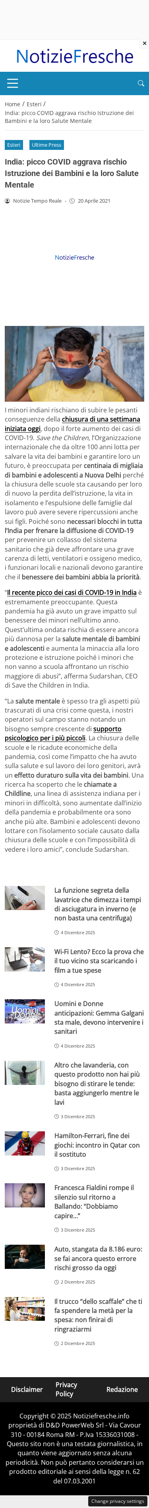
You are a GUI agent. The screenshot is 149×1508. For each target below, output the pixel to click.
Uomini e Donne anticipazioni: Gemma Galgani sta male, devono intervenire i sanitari (99, 1017)
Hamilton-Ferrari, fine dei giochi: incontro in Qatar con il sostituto (97, 1145)
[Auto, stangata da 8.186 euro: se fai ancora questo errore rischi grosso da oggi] (25, 1257)
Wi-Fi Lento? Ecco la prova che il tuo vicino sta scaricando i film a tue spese (99, 961)
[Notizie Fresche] (74, 55)
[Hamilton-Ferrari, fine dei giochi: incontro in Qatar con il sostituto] (25, 1143)
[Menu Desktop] (13, 83)
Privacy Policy (66, 1389)
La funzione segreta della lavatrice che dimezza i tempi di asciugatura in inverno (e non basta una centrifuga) (97, 904)
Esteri (13, 144)
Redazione (122, 1389)
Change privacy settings (117, 1501)
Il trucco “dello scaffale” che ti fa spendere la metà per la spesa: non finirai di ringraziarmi (98, 1315)
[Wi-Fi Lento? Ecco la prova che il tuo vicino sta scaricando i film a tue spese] (25, 959)
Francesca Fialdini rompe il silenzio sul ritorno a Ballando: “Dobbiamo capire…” (94, 1201)
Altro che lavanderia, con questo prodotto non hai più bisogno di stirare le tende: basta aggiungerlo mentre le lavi (97, 1084)
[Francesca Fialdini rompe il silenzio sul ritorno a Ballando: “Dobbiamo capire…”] (25, 1195)
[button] (141, 83)
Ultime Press (46, 144)
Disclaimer (27, 1389)
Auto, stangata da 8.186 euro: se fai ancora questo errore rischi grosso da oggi (98, 1258)
